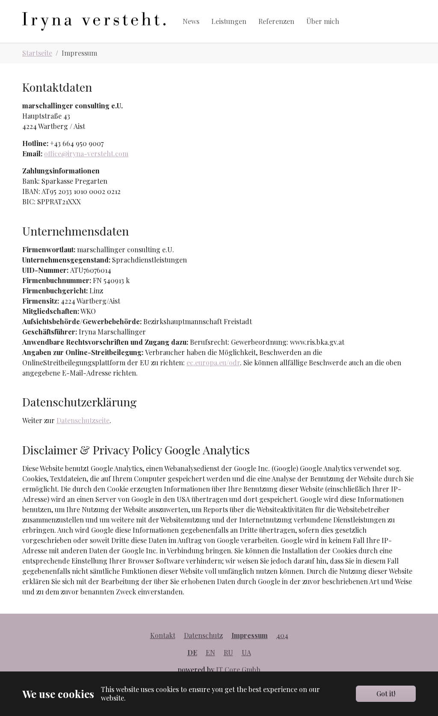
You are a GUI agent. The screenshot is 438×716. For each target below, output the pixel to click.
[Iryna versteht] (94, 21)
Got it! (385, 693)
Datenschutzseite (83, 420)
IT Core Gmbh (238, 669)
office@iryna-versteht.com (86, 153)
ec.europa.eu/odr (213, 362)
